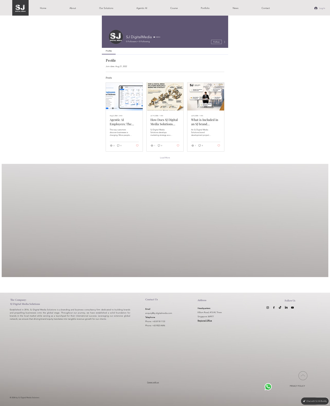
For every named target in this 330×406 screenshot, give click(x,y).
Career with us (153, 382)
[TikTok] (280, 307)
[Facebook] (273, 307)
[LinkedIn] (286, 307)
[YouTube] (292, 307)
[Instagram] (267, 307)
